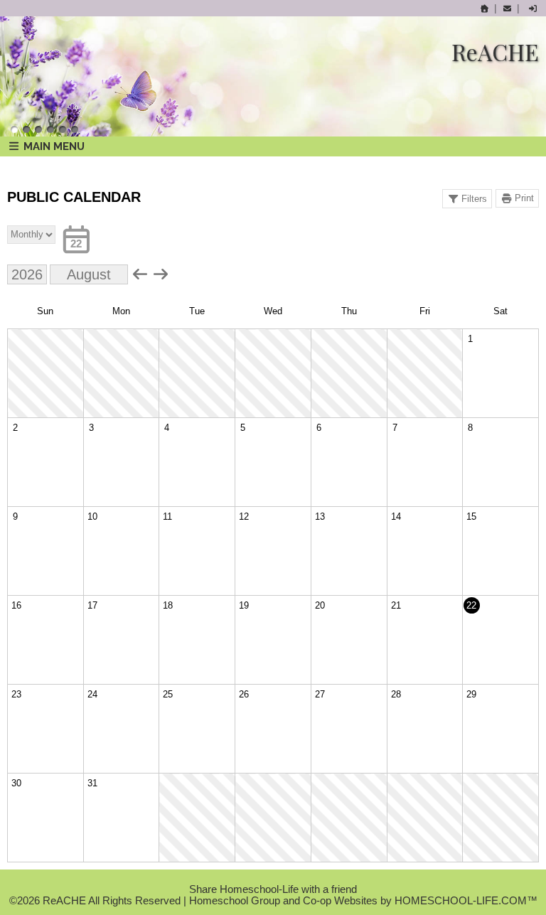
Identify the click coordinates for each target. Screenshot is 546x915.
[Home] (485, 8)
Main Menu (53, 146)
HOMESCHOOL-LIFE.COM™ (466, 900)
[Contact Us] (507, 8)
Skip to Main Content (273, 878)
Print (524, 198)
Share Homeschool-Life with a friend (273, 889)
